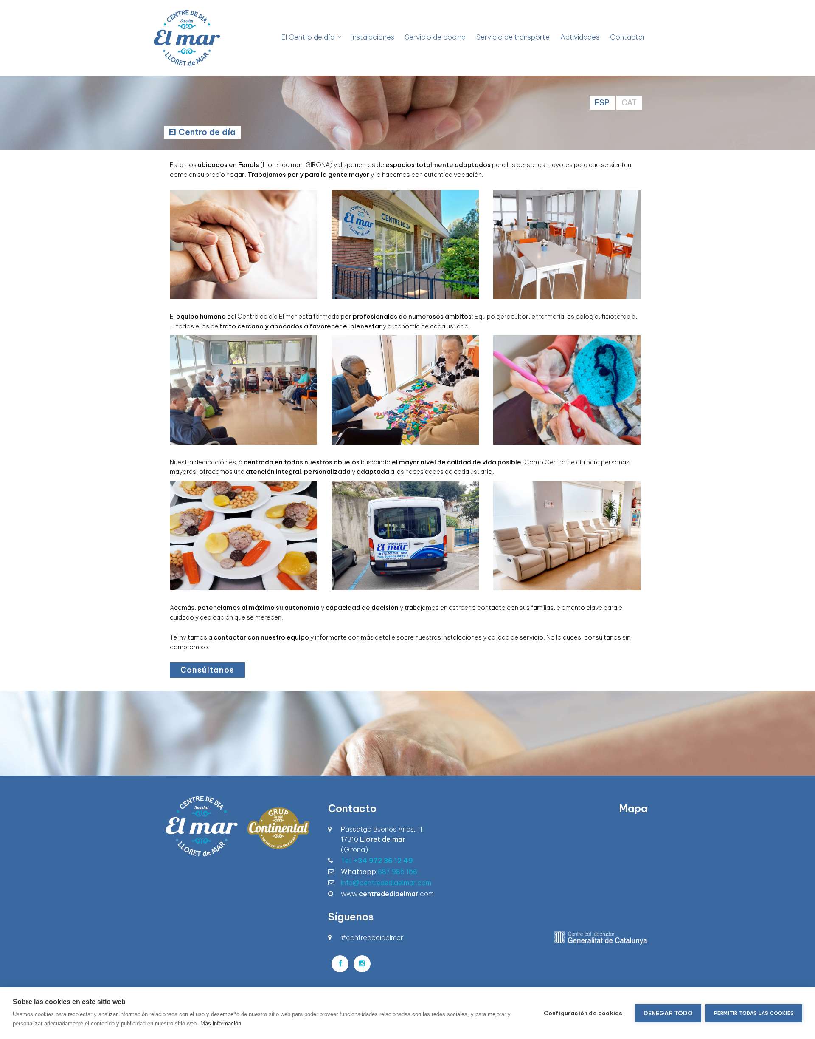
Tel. (377, 860)
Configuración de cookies (583, 1013)
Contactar (627, 37)
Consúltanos (207, 670)
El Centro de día (307, 37)
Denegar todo (668, 1013)
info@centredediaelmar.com (386, 882)
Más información (220, 1023)
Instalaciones (372, 37)
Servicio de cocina (435, 37)
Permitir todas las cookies (754, 1013)
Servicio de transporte (513, 37)
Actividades (579, 37)
